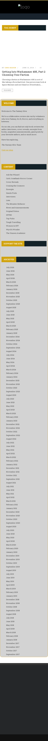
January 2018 (11, 640)
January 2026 (11, 289)
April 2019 (10, 585)
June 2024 (10, 358)
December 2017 (12, 643)
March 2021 (11, 501)
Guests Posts (11, 193)
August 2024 (11, 351)
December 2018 (12, 599)
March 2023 (11, 413)
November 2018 (13, 603)
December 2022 (12, 424)
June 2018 (10, 621)
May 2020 (10, 537)
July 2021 (10, 486)
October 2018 (11, 607)
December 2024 (12, 336)
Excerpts (10, 189)
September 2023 (13, 391)
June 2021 (10, 490)
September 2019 (13, 567)
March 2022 (11, 457)
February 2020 (12, 548)
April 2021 (10, 497)
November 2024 (13, 340)
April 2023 (10, 409)
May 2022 (10, 450)
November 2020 (13, 515)
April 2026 (10, 278)
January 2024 (11, 377)
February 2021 (12, 504)
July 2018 (10, 618)
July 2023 (10, 399)
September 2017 (13, 654)
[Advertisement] (24, 694)
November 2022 (13, 428)
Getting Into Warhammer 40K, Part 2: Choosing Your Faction (24, 73)
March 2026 (11, 282)
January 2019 (11, 596)
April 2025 (10, 322)
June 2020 (10, 534)
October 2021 (11, 475)
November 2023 (13, 384)
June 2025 (10, 315)
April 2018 (10, 629)
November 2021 (12, 472)
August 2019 (11, 570)
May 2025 (10, 318)
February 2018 (12, 636)
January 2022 (11, 464)
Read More (7, 90)
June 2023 (10, 402)
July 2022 (10, 442)
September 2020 (13, 523)
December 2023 (12, 380)
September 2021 (13, 479)
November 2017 (13, 647)
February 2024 (12, 373)
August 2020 (11, 526)
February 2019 (12, 592)
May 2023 (10, 406)
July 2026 (10, 267)
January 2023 (11, 420)
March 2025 (11, 326)
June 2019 (10, 577)
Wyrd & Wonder (13, 229)
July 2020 (10, 530)
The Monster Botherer (15, 204)
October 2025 (11, 300)
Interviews (10, 196)
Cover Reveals (12, 182)
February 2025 (12, 329)
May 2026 (10, 274)
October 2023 (11, 388)
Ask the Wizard (12, 175)
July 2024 (10, 355)
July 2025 (10, 311)
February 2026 (12, 285)
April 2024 (10, 366)
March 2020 (11, 545)
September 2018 (13, 610)
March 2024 (11, 369)
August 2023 (11, 395)
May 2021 (10, 493)
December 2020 (12, 512)
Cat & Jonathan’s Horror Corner (19, 178)
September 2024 (13, 347)
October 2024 (11, 344)
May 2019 (10, 581)
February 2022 (12, 461)
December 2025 (12, 293)
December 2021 (12, 468)
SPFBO (9, 215)
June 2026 (10, 271)
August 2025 (11, 307)
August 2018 (11, 614)
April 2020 (10, 541)
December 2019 (12, 555)
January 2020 (11, 552)
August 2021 (11, 482)
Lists (8, 200)
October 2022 (11, 431)
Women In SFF (12, 226)
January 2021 (11, 508)
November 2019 (13, 559)
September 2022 (13, 435)
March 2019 (11, 588)
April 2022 (10, 453)
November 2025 (13, 296)
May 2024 (10, 362)
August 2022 (11, 439)
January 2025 (11, 333)
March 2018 (11, 632)
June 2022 (10, 446)
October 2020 (11, 519)
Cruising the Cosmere (15, 186)
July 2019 (10, 574)
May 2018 (10, 625)
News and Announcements (17, 207)
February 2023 (12, 417)
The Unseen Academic (15, 233)
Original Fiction (12, 211)
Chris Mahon (10, 68)
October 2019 (11, 563)
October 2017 (11, 650)
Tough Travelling (13, 222)
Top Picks (10, 218)
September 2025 (13, 304)
